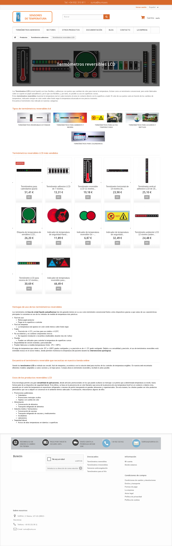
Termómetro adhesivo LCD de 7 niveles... (58, 187)
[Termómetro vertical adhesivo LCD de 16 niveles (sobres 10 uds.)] (146, 170)
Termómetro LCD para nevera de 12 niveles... (29, 279)
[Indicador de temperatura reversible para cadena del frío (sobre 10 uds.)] (58, 262)
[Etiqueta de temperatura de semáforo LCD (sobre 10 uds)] (29, 216)
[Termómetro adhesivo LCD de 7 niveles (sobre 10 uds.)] (58, 170)
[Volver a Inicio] (15, 37)
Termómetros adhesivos (28, 30)
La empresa (142, 30)
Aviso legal (129, 493)
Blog (111, 30)
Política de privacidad (133, 497)
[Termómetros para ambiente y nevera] (70, 118)
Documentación (94, 30)
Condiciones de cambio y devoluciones (140, 480)
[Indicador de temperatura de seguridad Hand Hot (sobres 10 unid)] (58, 216)
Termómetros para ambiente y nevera (70, 126)
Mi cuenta (128, 462)
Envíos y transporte (132, 483)
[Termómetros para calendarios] (88, 136)
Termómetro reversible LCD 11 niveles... (88, 187)
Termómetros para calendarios (88, 143)
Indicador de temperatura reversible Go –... (88, 233)
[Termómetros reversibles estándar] (34, 118)
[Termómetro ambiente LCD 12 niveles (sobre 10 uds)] (146, 216)
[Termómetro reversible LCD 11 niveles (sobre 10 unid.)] (88, 170)
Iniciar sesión (141, 7)
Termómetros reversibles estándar (34, 125)
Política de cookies (132, 500)
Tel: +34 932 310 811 (75, 2)
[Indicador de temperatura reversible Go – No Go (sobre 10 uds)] (88, 216)
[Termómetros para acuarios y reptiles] (142, 118)
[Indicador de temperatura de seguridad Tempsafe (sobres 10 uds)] (117, 216)
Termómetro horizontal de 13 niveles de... (117, 187)
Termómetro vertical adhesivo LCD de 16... (147, 187)
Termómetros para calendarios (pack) (29, 187)
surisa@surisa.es (99, 2)
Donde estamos (131, 465)
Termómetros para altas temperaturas (106, 126)
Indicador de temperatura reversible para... (58, 279)
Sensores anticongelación (97, 468)
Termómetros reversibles (97, 462)
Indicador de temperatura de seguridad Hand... (58, 233)
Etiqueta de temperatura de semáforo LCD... (29, 233)
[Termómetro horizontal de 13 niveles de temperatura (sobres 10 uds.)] (117, 170)
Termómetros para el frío (97, 471)
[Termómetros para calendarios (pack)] (29, 170)
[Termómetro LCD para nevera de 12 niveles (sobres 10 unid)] (29, 262)
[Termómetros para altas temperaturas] (106, 118)
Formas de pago (131, 487)
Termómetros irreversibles (97, 465)
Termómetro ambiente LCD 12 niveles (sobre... (147, 233)
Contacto (125, 30)
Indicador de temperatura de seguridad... (117, 233)
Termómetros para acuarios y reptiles (142, 126)
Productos (23, 37)
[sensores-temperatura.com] (32, 17)
